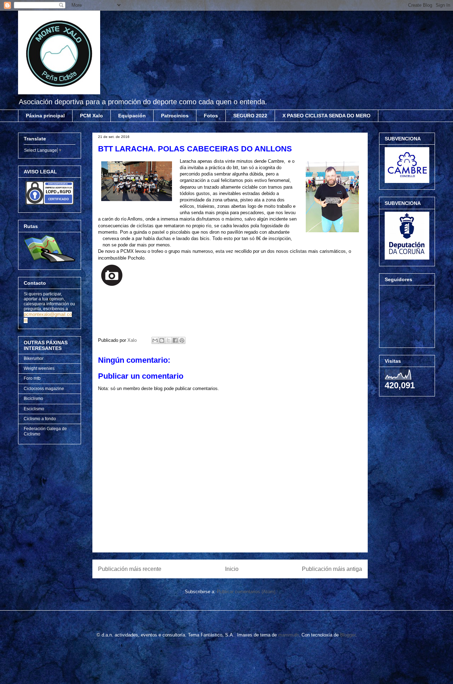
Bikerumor (34, 358)
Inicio (232, 569)
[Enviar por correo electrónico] (155, 340)
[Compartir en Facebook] (175, 340)
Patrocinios (175, 115)
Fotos (211, 115)
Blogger (347, 635)
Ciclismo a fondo (40, 418)
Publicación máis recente (129, 569)
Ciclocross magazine (44, 388)
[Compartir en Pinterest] (181, 340)
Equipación (132, 115)
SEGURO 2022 (250, 115)
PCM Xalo (91, 115)
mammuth (288, 635)
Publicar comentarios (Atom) (246, 591)
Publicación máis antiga (332, 569)
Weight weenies (39, 368)
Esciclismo (34, 408)
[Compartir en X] (168, 340)
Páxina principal (45, 115)
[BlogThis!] (161, 340)
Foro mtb (32, 378)
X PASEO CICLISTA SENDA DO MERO (326, 115)
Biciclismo (33, 398)
